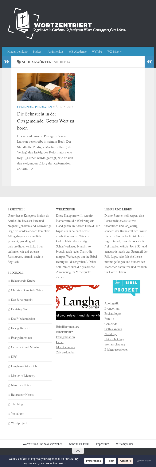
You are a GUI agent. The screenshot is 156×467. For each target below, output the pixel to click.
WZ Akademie (78, 51)
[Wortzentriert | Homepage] (67, 23)
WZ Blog (113, 51)
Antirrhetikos (55, 51)
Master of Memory (23, 375)
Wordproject (19, 423)
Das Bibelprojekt (22, 299)
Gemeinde (25, 107)
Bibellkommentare (67, 326)
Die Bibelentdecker (23, 318)
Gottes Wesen (113, 329)
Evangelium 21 (20, 328)
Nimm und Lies (21, 385)
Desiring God (19, 309)
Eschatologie (112, 313)
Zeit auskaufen (65, 352)
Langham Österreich (24, 366)
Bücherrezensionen (116, 349)
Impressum (102, 444)
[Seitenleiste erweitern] (6, 62)
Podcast (37, 51)
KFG (14, 356)
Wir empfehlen (125, 444)
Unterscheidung (114, 339)
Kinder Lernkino (17, 51)
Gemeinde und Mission (25, 347)
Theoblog (17, 404)
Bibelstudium (64, 332)
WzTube (97, 51)
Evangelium (111, 308)
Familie (109, 318)
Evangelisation (65, 337)
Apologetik (111, 303)
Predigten (43, 107)
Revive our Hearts (22, 394)
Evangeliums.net (21, 337)
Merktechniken (65, 347)
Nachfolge (110, 334)
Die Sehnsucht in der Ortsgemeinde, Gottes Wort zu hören (45, 121)
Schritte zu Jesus (79, 444)
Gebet (60, 342)
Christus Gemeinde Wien (27, 290)
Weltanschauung (114, 344)
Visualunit (17, 413)
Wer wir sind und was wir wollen (42, 444)
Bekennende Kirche (23, 280)
